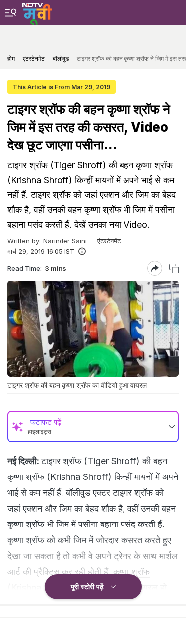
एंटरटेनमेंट (109, 241)
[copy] (174, 268)
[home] (37, 12)
